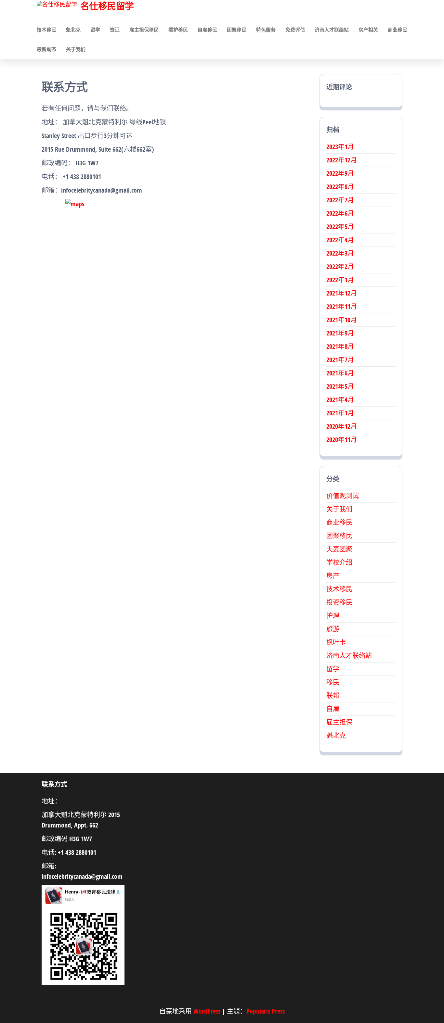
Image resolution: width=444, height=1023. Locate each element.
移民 (332, 682)
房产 (332, 575)
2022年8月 (340, 186)
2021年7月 (340, 359)
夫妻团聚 (339, 549)
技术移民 (46, 29)
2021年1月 (340, 413)
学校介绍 (339, 562)
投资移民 (339, 602)
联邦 (332, 695)
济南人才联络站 (332, 29)
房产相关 (368, 29)
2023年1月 (340, 146)
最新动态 (46, 49)
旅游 (332, 629)
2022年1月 (340, 279)
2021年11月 (341, 306)
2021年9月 (340, 333)
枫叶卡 (336, 642)
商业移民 (397, 29)
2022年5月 (340, 226)
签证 (115, 29)
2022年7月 (340, 200)
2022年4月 (340, 239)
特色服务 (266, 29)
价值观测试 (342, 495)
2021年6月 (340, 373)
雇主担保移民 (144, 29)
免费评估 (295, 29)
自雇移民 (207, 29)
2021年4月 (340, 399)
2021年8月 (340, 346)
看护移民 (178, 29)
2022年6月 (340, 213)
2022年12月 (341, 160)
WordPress (206, 1011)
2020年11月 (341, 439)
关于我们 (75, 49)
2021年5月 (340, 386)
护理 (332, 615)
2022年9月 (340, 173)
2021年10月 (341, 319)
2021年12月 (341, 293)
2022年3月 (340, 253)
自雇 (332, 708)
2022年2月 (340, 266)
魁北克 (73, 29)
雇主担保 (339, 722)
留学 (95, 29)
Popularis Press (265, 1011)
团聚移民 (236, 29)
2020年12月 (341, 426)
